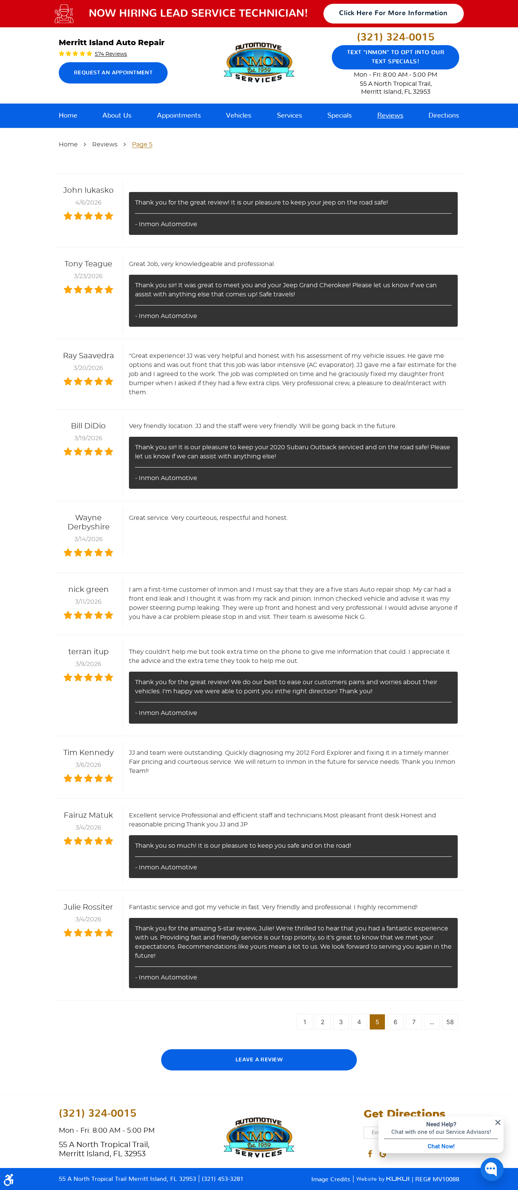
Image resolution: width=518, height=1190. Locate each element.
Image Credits (331, 1179)
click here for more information (393, 13)
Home (68, 115)
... (432, 1022)
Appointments (179, 115)
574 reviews (111, 54)
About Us (117, 115)
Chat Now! (441, 1146)
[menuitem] (68, 116)
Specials (339, 115)
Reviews (390, 115)
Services (289, 115)
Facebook (370, 1152)
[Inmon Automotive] (259, 62)
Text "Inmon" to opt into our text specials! (395, 57)
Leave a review (259, 1059)
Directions (444, 115)
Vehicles (238, 115)
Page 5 (142, 145)
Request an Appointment (113, 73)
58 (450, 1022)
